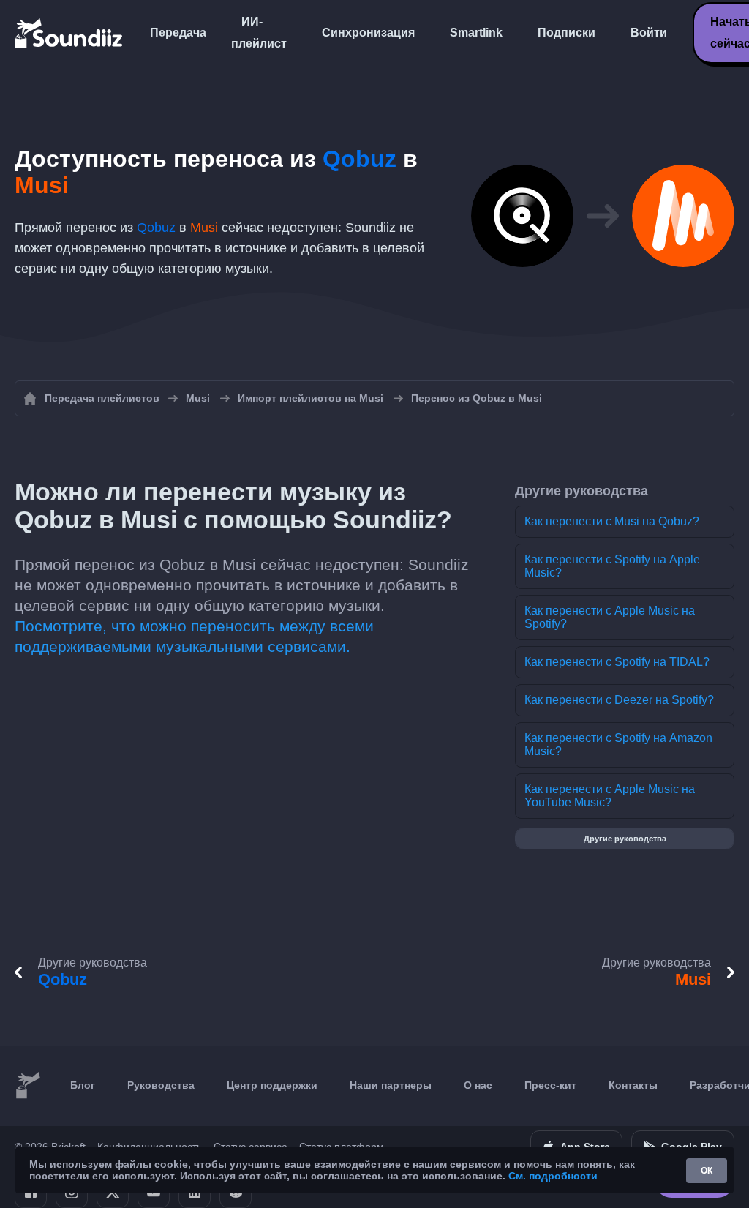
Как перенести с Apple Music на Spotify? (609, 617)
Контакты (633, 1085)
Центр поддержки (272, 1085)
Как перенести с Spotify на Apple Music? (612, 566)
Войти (649, 32)
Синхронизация (368, 32)
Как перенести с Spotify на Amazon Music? (618, 744)
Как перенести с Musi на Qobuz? (611, 521)
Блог (82, 1085)
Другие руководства (625, 838)
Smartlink (476, 32)
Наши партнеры (391, 1085)
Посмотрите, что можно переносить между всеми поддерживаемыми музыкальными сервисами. (194, 636)
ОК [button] (706, 1171)
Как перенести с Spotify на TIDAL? (617, 662)
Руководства (161, 1085)
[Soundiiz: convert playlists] (28, 1085)
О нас (478, 1085)
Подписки (566, 32)
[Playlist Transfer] (69, 33)
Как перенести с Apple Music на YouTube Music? (609, 796)
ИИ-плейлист (259, 32)
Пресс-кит (550, 1085)
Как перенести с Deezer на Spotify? (619, 700)
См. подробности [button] (553, 1176)
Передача (178, 32)
